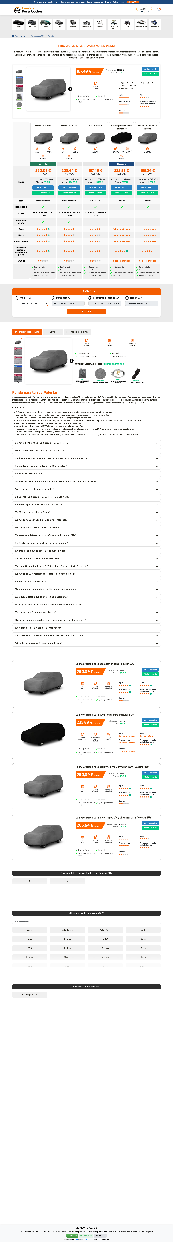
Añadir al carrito (150, 74)
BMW (105, 939)
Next (70, 89)
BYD (30, 948)
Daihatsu (68, 966)
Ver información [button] (150, 69)
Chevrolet (30, 957)
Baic (30, 939)
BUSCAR (86, 311)
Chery (143, 948)
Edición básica (95, 126)
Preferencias (93, 1239)
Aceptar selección (86, 1236)
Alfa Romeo (67, 930)
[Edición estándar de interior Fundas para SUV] (147, 138)
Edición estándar (69, 126)
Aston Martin (105, 930)
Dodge (143, 966)
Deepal (105, 966)
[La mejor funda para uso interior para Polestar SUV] (43, 734)
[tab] (27, 332)
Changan (105, 948)
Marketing (105, 1239)
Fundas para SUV (38, 36)
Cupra (143, 957)
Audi (143, 930)
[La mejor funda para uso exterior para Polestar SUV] (43, 683)
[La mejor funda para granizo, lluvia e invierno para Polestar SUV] (43, 786)
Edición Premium (43, 126)
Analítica (81, 1239)
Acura (29, 930)
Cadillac (67, 948)
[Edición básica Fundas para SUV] (95, 138)
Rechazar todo (100, 1236)
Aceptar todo (72, 1236)
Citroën (105, 957)
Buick (143, 939)
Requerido (70, 1239)
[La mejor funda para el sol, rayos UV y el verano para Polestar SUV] (43, 836)
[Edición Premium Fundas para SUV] (43, 138)
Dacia (29, 966)
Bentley (67, 939)
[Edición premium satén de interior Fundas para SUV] (121, 138)
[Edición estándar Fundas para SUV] (69, 138)
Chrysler (67, 957)
